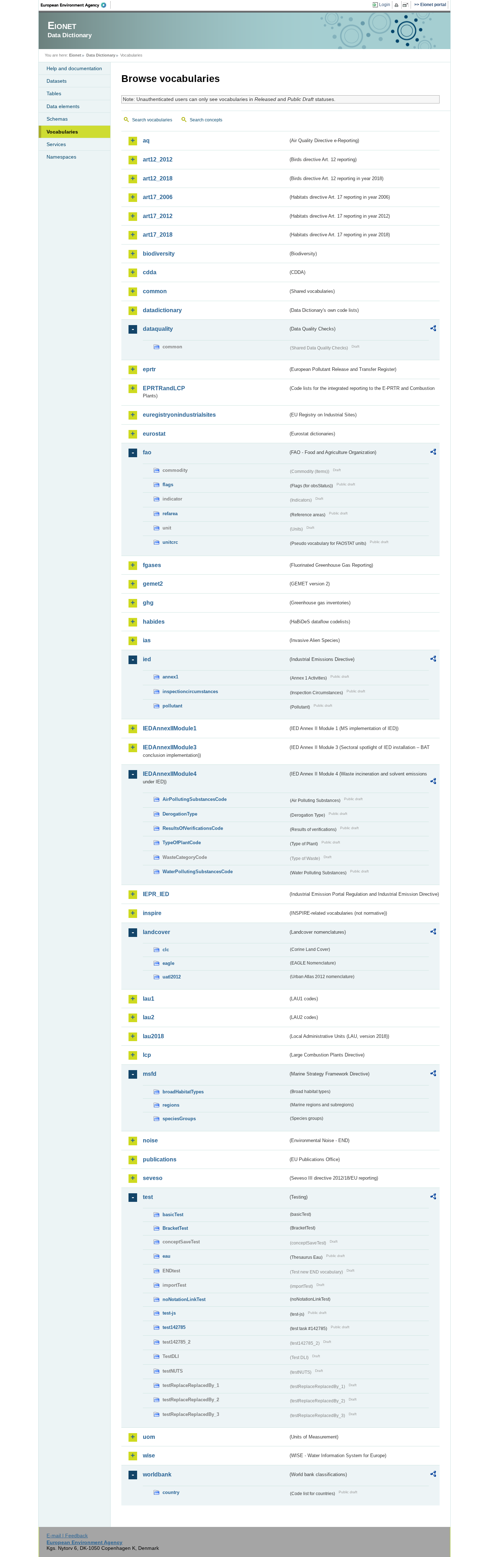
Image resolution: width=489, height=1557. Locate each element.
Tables (54, 93)
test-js (169, 1313)
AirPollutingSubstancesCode (195, 799)
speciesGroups (179, 1118)
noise (150, 1140)
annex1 (170, 677)
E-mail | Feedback (67, 1535)
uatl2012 (172, 977)
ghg (148, 603)
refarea (170, 513)
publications (159, 1159)
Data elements (63, 106)
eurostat (154, 434)
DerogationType (180, 814)
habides (154, 622)
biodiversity (159, 254)
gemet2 (153, 584)
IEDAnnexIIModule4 (170, 774)
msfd (149, 1074)
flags (168, 484)
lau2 (148, 1017)
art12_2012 (158, 159)
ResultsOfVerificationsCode (193, 828)
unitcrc (170, 542)
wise (149, 1455)
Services (56, 144)
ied (147, 659)
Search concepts (206, 120)
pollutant (172, 706)
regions (171, 1105)
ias (147, 640)
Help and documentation (74, 68)
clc (166, 949)
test (148, 1197)
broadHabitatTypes (183, 1091)
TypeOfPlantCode (182, 842)
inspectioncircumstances (190, 691)
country (171, 1492)
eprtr (149, 369)
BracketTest (175, 1228)
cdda (149, 272)
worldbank (157, 1474)
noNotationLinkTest (184, 1299)
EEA (76, 5)
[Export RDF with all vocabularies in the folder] (433, 329)
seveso (153, 1178)
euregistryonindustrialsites (179, 415)
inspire (152, 913)
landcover (156, 932)
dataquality (158, 329)
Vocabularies (62, 132)
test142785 (174, 1327)
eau (166, 1256)
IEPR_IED (156, 894)
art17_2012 (158, 216)
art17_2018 (158, 235)
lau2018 (153, 1036)
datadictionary (162, 310)
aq (146, 140)
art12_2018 (158, 178)
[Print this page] (397, 5)
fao (147, 452)
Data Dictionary (100, 55)
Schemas (57, 119)
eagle (168, 963)
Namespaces (61, 157)
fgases (152, 565)
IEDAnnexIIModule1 (170, 728)
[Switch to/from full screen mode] (407, 5)
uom (149, 1437)
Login (384, 5)
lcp (147, 1055)
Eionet (75, 55)
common (155, 291)
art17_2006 (158, 197)
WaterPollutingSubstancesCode (198, 871)
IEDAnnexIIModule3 (170, 747)
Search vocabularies (152, 120)
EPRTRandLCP (164, 388)
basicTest (173, 1214)
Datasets (57, 81)
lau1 (148, 999)
